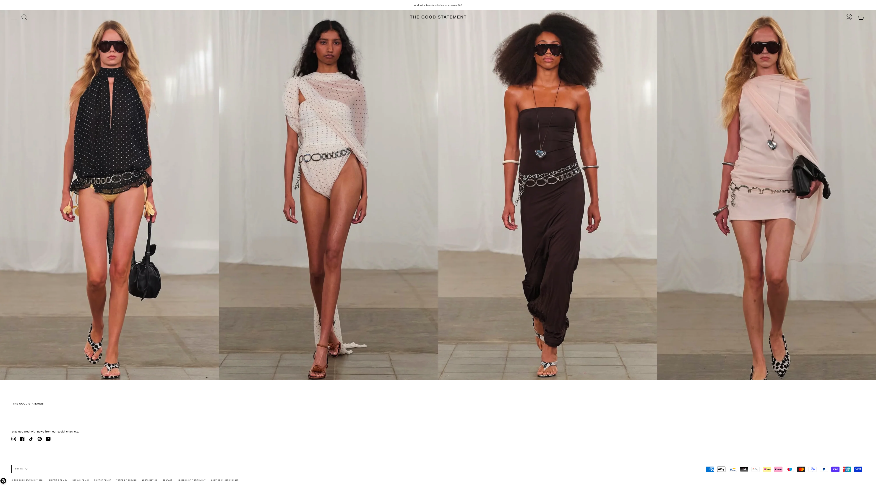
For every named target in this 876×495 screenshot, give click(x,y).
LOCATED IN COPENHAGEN (225, 480)
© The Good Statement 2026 (27, 480)
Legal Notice (149, 480)
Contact (167, 480)
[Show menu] (14, 17)
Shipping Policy (58, 480)
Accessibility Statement (192, 480)
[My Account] (848, 17)
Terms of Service (126, 480)
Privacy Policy (102, 480)
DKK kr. (19, 469)
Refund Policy (81, 480)
